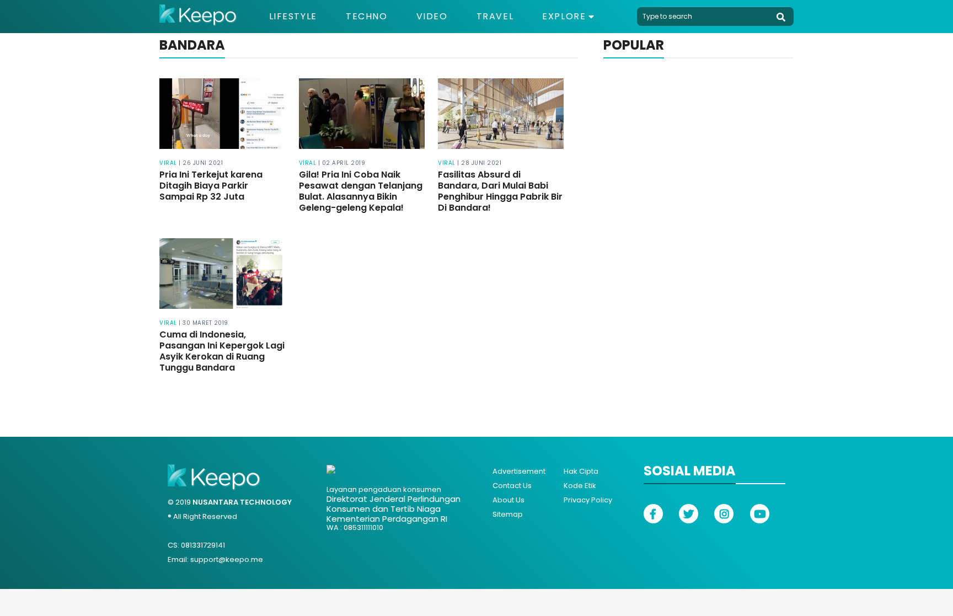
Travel (495, 16)
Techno (367, 16)
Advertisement (518, 471)
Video (432, 16)
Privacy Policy (588, 500)
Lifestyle (293, 16)
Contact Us (512, 485)
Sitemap (507, 514)
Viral (168, 163)
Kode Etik (580, 485)
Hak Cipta (581, 471)
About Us (508, 500)
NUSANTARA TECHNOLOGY (242, 502)
